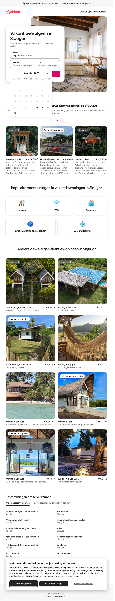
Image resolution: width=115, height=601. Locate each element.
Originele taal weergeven (78, 3)
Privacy (49, 596)
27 (31, 107)
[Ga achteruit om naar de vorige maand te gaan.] (15, 73)
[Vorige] (51, 120)
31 (15, 113)
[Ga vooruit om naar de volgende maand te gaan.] (47, 73)
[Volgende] (61, 120)
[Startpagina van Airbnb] (13, 11)
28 (37, 107)
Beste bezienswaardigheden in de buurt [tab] (52, 503)
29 (42, 107)
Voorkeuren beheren (83, 583)
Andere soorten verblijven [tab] (18, 503)
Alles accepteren (23, 583)
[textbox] (22, 65)
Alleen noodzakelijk (54, 583)
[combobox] (35, 55)
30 (48, 107)
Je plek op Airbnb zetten (93, 11)
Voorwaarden (61, 596)
